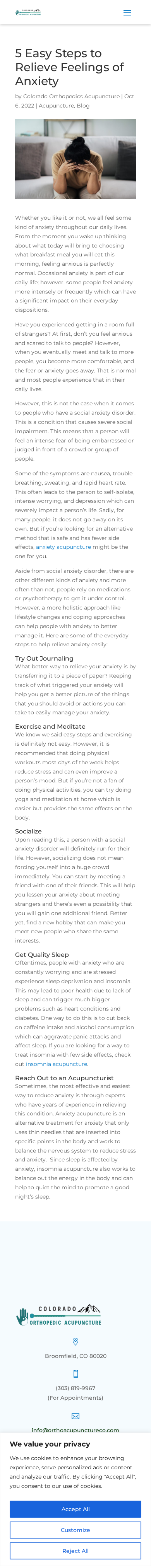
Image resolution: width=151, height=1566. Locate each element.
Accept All (76, 1509)
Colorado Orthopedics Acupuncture (71, 96)
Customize (75, 1530)
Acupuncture (56, 105)
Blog (83, 105)
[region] (75, 1499)
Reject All (75, 1550)
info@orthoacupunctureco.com (75, 1430)
